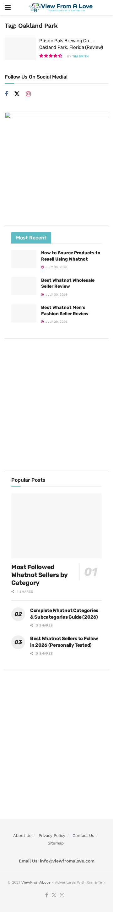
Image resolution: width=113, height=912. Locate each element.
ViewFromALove (36, 882)
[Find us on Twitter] (17, 94)
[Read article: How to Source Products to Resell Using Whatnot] (23, 259)
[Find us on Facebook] (6, 94)
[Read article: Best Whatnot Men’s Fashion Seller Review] (23, 313)
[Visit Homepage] (61, 7)
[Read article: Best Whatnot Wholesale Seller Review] (23, 286)
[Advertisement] (56, 405)
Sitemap (56, 843)
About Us (22, 835)
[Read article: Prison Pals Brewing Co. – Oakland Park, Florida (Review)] (20, 49)
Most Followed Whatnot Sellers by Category (39, 574)
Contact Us (83, 835)
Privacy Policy (52, 835)
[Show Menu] (8, 7)
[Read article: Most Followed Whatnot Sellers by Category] (56, 525)
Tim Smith (80, 56)
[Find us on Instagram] (28, 94)
